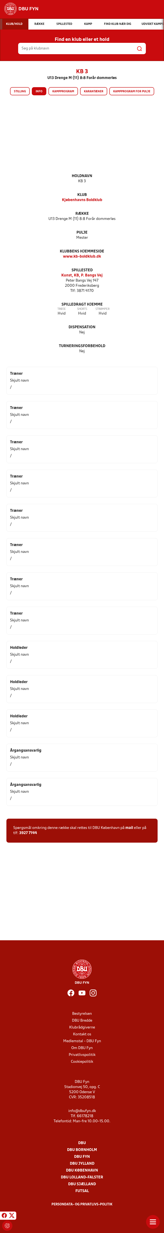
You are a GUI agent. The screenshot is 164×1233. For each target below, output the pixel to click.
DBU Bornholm (82, 1150)
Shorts (82, 309)
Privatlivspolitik (82, 1055)
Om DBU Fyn (82, 1048)
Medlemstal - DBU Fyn (82, 1041)
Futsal (82, 1191)
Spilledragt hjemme (82, 304)
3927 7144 (28, 833)
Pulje (82, 232)
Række (82, 214)
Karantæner (93, 91)
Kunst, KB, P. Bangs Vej (82, 275)
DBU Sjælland (82, 1184)
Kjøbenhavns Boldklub (82, 200)
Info (39, 91)
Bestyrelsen (82, 1014)
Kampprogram (63, 91)
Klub (82, 195)
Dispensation (82, 327)
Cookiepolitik (82, 1062)
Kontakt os (82, 1034)
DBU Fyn (82, 1157)
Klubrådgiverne (82, 1027)
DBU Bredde (82, 1021)
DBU (82, 1143)
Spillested (82, 270)
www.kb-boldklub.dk (82, 256)
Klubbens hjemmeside (82, 251)
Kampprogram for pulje (131, 91)
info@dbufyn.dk (82, 1111)
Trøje (61, 309)
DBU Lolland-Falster (82, 1177)
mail (129, 828)
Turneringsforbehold (82, 346)
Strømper (102, 309)
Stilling (20, 91)
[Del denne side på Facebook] (4, 1216)
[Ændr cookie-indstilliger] (7, 1226)
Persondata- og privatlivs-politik (82, 1204)
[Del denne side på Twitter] (12, 1216)
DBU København (82, 1170)
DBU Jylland (82, 1164)
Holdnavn (82, 176)
